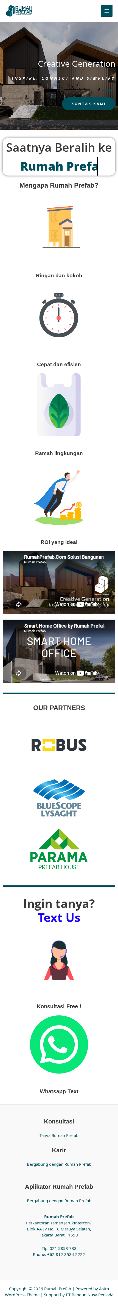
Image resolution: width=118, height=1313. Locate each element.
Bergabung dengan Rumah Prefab (59, 1164)
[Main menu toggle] (107, 11)
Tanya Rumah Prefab (59, 1135)
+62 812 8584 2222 (66, 1254)
